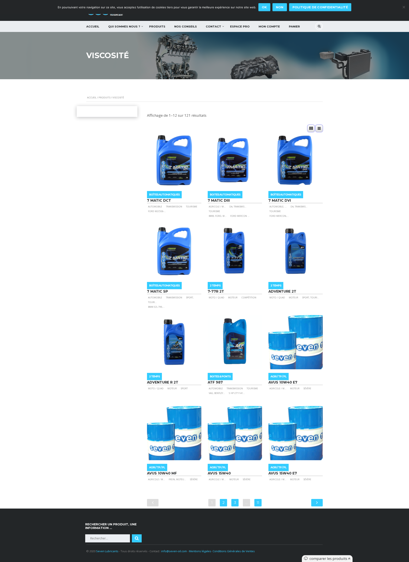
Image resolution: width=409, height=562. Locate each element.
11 (258, 502)
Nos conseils (185, 26)
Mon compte (269, 26)
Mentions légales (200, 551)
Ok (264, 7)
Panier (294, 26)
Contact (213, 26)
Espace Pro (240, 26)
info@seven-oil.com (174, 551)
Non (280, 7)
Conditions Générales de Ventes (234, 551)
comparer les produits (329, 558)
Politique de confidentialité (320, 7)
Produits (157, 26)
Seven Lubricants (107, 551)
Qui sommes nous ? (124, 26)
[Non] (404, 7)
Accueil (92, 26)
